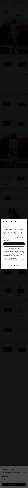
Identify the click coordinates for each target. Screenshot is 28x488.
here (4, 261)
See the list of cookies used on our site (10, 258)
